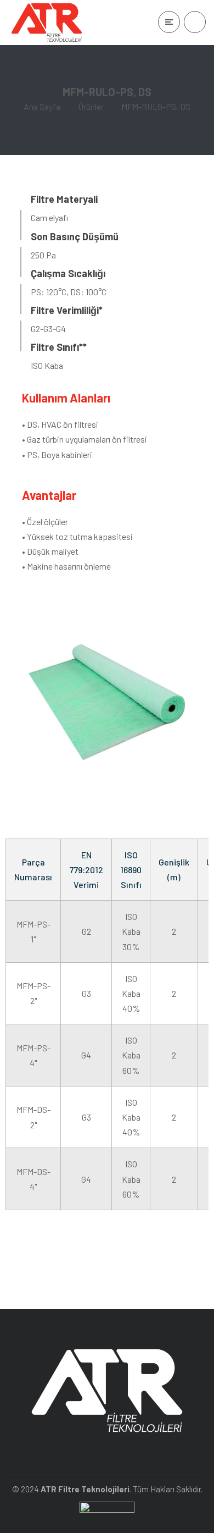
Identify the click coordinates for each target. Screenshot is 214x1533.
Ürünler (91, 106)
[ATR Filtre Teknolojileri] (46, 22)
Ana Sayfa (42, 106)
